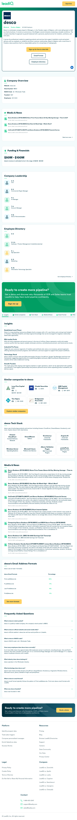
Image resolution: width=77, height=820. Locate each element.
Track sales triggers (8, 735)
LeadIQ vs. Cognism (46, 778)
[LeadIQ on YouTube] (74, 816)
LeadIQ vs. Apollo (45, 771)
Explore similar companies (16, 411)
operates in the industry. (16, 661)
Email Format (38, 55)
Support (42, 742)
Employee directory (38, 62)
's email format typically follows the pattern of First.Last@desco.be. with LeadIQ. (37, 681)
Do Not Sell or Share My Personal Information (17, 778)
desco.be (22, 632)
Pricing (41, 731)
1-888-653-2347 (28, 800)
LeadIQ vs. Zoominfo (46, 767)
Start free (68, 4)
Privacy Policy (6, 767)
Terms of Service (7, 775)
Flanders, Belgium (15, 27)
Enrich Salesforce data (9, 742)
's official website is (25, 631)
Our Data (42, 753)
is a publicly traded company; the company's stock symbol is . (26, 622)
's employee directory (12, 653)
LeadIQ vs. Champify (46, 789)
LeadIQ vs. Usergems (46, 786)
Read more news (67, 137)
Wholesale (20, 662)
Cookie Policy (6, 771)
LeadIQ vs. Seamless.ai (46, 782)
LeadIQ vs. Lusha (45, 775)
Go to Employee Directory (64, 276)
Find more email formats (57, 681)
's (17, 640)
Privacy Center (44, 757)
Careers (42, 746)
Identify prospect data (9, 731)
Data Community (45, 749)
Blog (40, 735)
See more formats (13, 601)
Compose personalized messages (13, 738)
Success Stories (7, 746)
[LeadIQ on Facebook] (69, 816)
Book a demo (64, 710)
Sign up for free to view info (38, 49)
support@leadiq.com (30, 804)
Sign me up (13, 304)
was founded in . (12, 690)
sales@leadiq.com (29, 808)
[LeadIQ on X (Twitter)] (71, 816)
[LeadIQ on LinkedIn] (72, 816)
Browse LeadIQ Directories (48, 738)
